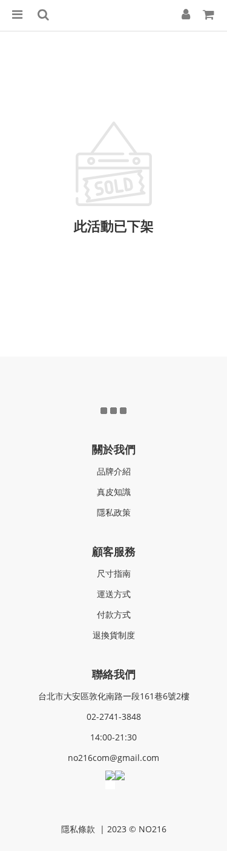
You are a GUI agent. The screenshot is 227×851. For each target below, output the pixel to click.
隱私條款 (79, 829)
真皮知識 (114, 491)
